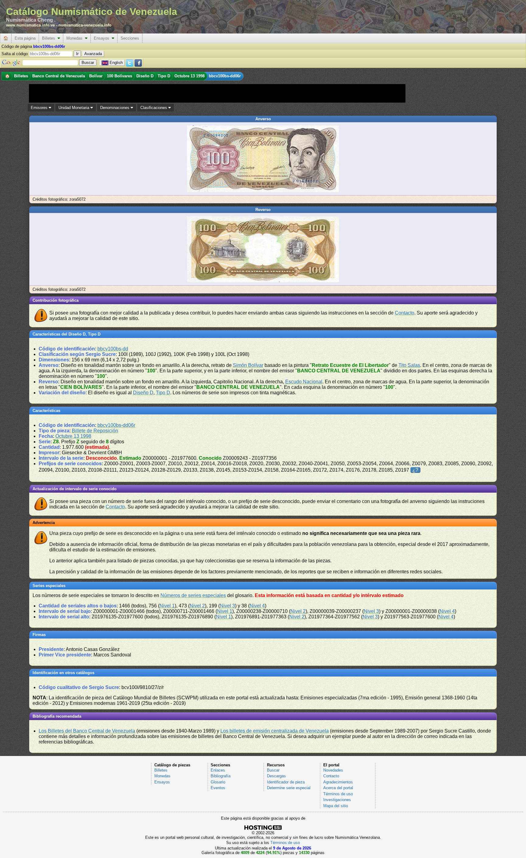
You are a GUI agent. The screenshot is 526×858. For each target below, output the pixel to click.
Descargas (276, 776)
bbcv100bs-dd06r (116, 425)
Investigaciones (337, 799)
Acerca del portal (338, 788)
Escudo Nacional (303, 381)
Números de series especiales (193, 595)
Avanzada (93, 53)
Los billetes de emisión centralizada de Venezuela (274, 730)
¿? (415, 470)
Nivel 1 (167, 605)
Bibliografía (220, 776)
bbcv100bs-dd (112, 348)
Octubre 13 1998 (73, 436)
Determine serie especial (288, 788)
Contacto (404, 312)
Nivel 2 (197, 605)
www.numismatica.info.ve (30, 25)
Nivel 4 (257, 605)
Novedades (333, 770)
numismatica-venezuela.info (84, 25)
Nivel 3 (227, 605)
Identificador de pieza (286, 782)
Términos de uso (338, 794)
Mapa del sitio (335, 805)
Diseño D (143, 392)
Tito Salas (409, 365)
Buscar (273, 770)
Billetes (50, 38)
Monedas (75, 38)
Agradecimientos (338, 782)
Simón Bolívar (248, 365)
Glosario (218, 782)
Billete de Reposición (95, 430)
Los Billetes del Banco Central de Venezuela (87, 730)
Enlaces (218, 770)
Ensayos (103, 38)
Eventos (218, 788)
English (116, 62)
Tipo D (163, 392)
